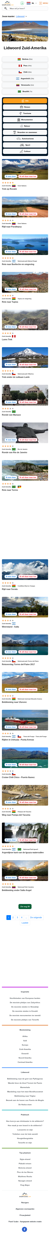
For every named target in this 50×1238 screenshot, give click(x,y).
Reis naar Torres (10, 490)
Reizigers (25, 1203)
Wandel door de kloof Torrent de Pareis (25, 1083)
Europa (25, 1045)
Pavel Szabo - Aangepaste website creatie (25, 1222)
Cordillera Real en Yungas (26, 586)
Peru (27, 66)
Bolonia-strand (25, 1168)
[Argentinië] (15, 261)
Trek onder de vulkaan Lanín (16, 377)
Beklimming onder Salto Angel (16, 890)
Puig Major (25, 1185)
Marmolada (25, 1087)
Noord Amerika (25, 1058)
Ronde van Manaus (11, 415)
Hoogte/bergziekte (25, 1138)
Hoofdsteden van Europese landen (25, 998)
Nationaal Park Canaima (26, 887)
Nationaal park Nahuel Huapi (27, 261)
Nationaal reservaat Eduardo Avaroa (30, 699)
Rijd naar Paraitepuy (12, 227)
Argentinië (27, 78)
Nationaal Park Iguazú (30, 849)
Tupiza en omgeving (24, 298)
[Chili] (15, 374)
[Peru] (15, 336)
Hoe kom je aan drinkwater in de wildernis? (25, 1121)
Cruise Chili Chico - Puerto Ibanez (18, 777)
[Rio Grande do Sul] (20, 487)
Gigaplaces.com (7, 3)
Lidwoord (20, 16)
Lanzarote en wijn (25, 1130)
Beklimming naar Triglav (25, 1096)
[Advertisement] (25, 528)
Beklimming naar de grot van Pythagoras (25, 1079)
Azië (25, 1041)
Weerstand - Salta (10, 627)
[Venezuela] (15, 186)
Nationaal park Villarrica (26, 374)
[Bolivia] (15, 299)
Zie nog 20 (25, 907)
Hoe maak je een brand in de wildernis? (25, 1125)
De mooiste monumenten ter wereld (25, 1015)
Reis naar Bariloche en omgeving (18, 264)
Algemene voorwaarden (25, 1209)
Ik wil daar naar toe (28, 176)
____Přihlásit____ (22, 3)
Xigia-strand (25, 1159)
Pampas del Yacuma (24, 811)
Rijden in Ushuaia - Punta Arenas (18, 740)
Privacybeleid (25, 1215)
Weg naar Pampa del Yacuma (16, 815)
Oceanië (25, 1054)
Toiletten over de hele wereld (25, 1134)
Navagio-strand (25, 1181)
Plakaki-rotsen (25, 1164)
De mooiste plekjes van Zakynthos (25, 1002)
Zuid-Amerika (6, 185)
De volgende (36, 917)
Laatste (25, 923)
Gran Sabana (22, 185)
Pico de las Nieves (25, 1172)
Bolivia (27, 59)
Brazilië (27, 91)
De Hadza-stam (25, 1105)
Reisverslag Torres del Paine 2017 (18, 664)
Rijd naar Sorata (10, 589)
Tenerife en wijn (25, 1143)
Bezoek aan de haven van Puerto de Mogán (25, 1100)
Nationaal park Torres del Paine (28, 661)
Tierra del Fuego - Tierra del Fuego (35, 736)
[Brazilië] (15, 411)
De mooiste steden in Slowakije (25, 1007)
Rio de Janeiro (22, 449)
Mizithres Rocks (25, 1176)
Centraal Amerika (25, 1062)
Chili (27, 72)
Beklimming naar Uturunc (14, 702)
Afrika (25, 1036)
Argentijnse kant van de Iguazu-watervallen (23, 852)
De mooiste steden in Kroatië (25, 1011)
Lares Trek (7, 339)
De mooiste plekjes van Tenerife (25, 1020)
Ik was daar (11, 176)
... (26, 917)
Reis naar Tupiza (10, 302)
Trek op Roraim (9, 189)
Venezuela (27, 85)
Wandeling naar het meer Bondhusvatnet (25, 1092)
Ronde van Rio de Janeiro (14, 452)
